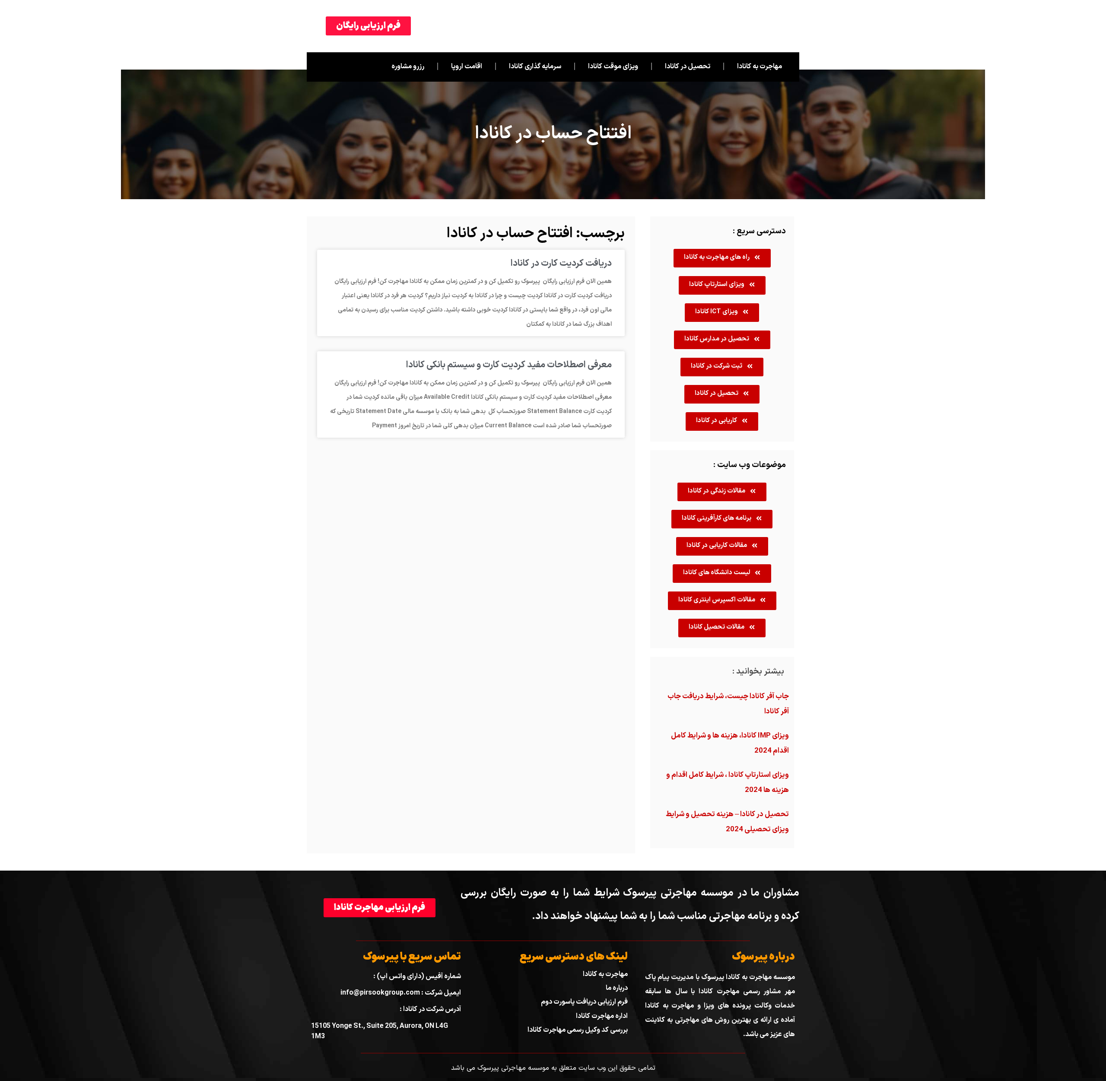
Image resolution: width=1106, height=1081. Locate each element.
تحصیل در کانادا (687, 66)
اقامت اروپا (466, 66)
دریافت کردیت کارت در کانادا (561, 263)
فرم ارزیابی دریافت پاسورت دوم (584, 1002)
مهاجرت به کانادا (759, 66)
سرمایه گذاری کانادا (535, 66)
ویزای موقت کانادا (613, 66)
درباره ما (617, 988)
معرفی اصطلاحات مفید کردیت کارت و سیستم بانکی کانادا (509, 365)
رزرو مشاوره (407, 66)
